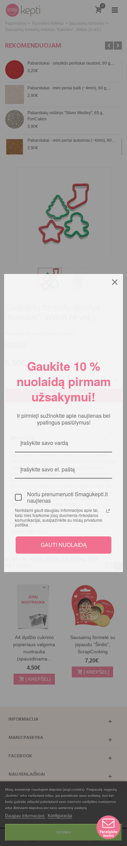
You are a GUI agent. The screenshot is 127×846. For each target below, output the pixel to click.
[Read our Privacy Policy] (108, 511)
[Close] (115, 282)
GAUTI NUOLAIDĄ (64, 545)
